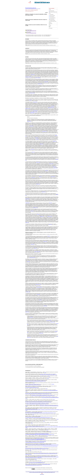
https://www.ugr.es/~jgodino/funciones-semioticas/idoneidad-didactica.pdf (49, 405)
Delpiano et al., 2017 (35, 207)
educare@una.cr (42, 474)
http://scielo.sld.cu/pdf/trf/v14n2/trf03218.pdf (31, 387)
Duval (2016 (38, 214)
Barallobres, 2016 (42, 216)
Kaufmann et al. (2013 (27, 108)
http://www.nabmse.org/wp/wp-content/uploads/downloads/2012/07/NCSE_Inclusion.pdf (37, 464)
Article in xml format (52, 15)
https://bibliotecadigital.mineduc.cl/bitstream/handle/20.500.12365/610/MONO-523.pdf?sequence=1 (37, 417)
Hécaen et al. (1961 (35, 110)
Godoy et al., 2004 (51, 163)
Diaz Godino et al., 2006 (38, 284)
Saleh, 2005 (40, 176)
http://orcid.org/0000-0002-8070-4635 (31, 30)
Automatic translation (52, 20)
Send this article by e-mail (53, 21)
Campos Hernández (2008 (37, 251)
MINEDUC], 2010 (29, 121)
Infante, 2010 (32, 149)
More (49, 26)
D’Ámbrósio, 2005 (46, 81)
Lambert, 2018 (27, 222)
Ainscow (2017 (33, 177)
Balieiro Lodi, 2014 (53, 176)
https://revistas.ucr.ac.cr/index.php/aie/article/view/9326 (50, 390)
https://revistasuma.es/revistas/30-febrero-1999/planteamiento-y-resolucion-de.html (41, 395)
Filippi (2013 (28, 261)
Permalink (51, 28)
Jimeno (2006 (38, 294)
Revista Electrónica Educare (30, 7)
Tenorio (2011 (36, 137)
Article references (52, 16)
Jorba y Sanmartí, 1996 (48, 320)
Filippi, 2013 (35, 248)
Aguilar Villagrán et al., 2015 (51, 107)
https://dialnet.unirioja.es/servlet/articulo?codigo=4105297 (47, 374)
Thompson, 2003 (45, 241)
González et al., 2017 (44, 131)
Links (45, 372)
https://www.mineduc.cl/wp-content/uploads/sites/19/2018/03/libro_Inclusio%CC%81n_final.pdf (37, 393)
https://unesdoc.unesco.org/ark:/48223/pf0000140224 (36, 462)
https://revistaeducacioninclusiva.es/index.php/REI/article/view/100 (50, 397)
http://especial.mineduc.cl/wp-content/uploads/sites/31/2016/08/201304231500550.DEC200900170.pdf (34, 439)
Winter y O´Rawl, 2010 (37, 77)
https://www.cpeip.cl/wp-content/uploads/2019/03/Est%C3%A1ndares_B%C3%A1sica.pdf (35, 442)
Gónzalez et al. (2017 (50, 216)
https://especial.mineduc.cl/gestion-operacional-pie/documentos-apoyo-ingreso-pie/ (35, 448)
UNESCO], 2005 (33, 74)
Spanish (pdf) (51, 14)
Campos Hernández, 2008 (32, 257)
